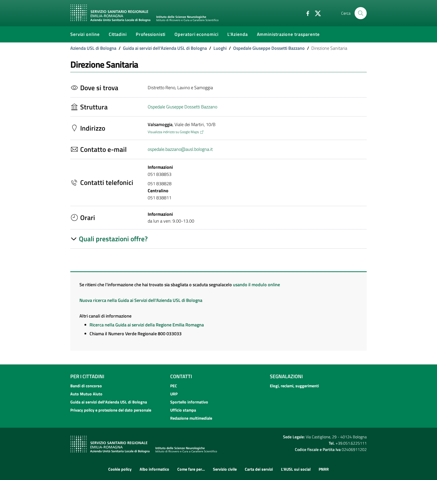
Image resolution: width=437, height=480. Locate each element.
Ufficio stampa (183, 410)
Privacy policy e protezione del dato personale (110, 410)
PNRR (324, 469)
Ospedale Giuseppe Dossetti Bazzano (269, 48)
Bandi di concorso (86, 386)
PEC (173, 386)
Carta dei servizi (259, 469)
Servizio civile (225, 469)
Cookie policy (120, 469)
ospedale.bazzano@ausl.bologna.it (180, 149)
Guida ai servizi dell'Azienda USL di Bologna (165, 48)
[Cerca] (361, 13)
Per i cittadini (87, 376)
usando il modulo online (256, 284)
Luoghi (220, 48)
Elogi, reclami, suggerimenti (294, 386)
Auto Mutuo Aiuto (86, 394)
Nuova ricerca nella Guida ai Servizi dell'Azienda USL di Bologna (140, 300)
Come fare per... (191, 469)
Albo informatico (154, 469)
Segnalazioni (286, 376)
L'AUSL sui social (296, 469)
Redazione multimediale (191, 418)
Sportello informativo (189, 402)
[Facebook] (306, 13)
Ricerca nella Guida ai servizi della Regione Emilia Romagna (147, 324)
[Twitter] (316, 13)
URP (174, 394)
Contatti (181, 376)
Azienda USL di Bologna (93, 48)
